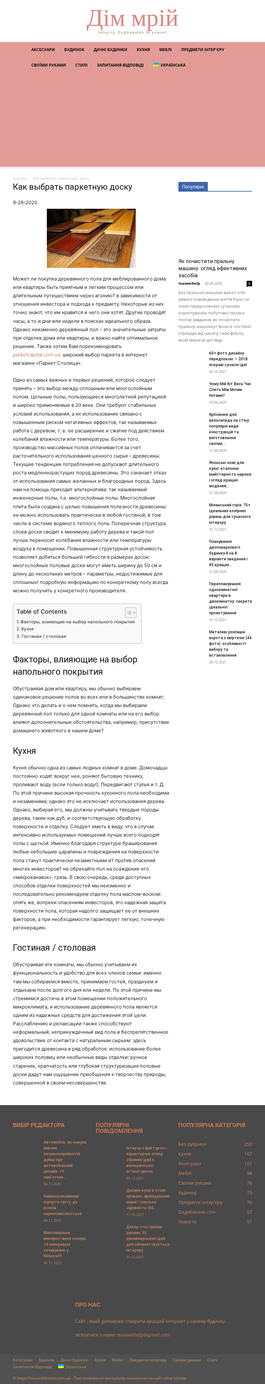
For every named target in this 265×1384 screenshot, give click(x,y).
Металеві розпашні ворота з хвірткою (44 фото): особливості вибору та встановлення (230, 644)
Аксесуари (43, 49)
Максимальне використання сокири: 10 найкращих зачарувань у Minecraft (65, 1244)
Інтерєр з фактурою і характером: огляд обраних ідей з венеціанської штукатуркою (146, 1160)
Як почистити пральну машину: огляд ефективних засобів (212, 268)
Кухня (143, 49)
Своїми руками (48, 65)
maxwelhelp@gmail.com (143, 1335)
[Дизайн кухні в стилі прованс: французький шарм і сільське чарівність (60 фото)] (109, 1197)
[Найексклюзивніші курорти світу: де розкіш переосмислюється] (26, 1202)
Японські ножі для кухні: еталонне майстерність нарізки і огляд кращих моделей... (230, 474)
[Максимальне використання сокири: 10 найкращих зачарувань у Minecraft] (26, 1239)
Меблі (165, 49)
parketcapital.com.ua (36, 355)
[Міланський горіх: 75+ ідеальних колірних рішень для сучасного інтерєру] (191, 511)
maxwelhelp (189, 283)
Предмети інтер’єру (202, 49)
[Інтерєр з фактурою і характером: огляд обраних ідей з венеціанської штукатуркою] (109, 1154)
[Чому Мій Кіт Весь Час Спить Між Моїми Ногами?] (191, 390)
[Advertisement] (132, 121)
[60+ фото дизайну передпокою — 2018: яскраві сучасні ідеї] (191, 359)
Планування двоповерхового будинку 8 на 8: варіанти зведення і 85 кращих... (228, 553)
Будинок (74, 49)
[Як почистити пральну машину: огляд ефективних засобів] (215, 226)
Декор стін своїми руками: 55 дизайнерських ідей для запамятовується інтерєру (147, 1238)
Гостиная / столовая (44, 636)
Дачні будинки (110, 49)
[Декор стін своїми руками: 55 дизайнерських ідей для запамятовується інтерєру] (109, 1233)
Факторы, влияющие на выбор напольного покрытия (77, 621)
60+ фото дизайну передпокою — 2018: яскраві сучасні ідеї (229, 359)
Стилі (81, 65)
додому (20, 178)
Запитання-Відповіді (120, 65)
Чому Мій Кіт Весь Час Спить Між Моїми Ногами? (230, 390)
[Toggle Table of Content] (127, 612)
